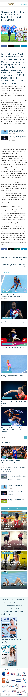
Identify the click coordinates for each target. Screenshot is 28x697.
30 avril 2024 (14, 22)
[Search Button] (25, 437)
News (4, 456)
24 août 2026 (12, 133)
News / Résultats (7, 291)
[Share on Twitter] (11, 46)
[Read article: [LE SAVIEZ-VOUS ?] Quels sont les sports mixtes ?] (14, 540)
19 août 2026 (4, 405)
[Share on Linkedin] (24, 46)
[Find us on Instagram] (11, 608)
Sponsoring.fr (18, 601)
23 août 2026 (4, 352)
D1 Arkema (7, 242)
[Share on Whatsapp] (17, 46)
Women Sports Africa (20, 599)
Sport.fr (7, 601)
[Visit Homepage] (11, 4)
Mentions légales (20, 602)
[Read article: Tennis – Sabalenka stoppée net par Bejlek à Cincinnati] (14, 364)
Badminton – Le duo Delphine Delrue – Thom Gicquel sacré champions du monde (13, 349)
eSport (12, 601)
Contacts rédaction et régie (8, 599)
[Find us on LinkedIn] (18, 608)
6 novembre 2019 (6, 528)
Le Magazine (24, 4)
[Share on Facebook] (4, 46)
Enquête (5, 512)
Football (13, 242)
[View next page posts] (15, 145)
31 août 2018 (5, 548)
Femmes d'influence (8, 552)
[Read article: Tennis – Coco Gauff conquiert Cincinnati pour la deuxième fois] (4, 132)
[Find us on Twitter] (9, 608)
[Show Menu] (1, 4)
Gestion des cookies (14, 606)
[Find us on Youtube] (16, 608)
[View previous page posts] (13, 145)
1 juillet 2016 (5, 587)
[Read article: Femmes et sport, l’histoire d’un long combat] (14, 580)
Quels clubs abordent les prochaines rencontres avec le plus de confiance (16, 500)
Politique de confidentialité (9, 602)
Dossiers (5, 572)
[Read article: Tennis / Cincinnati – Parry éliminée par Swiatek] (14, 390)
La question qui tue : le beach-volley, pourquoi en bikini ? (13, 525)
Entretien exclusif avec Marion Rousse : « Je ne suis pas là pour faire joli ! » (13, 564)
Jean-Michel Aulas (21, 242)
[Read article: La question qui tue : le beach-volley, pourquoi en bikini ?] (14, 520)
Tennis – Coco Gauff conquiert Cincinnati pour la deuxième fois (16, 131)
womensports (5, 22)
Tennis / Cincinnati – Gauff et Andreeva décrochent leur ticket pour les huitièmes (13, 429)
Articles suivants (7, 471)
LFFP (3, 244)
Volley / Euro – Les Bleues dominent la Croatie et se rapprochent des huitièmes (17, 138)
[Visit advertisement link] (14, 695)
